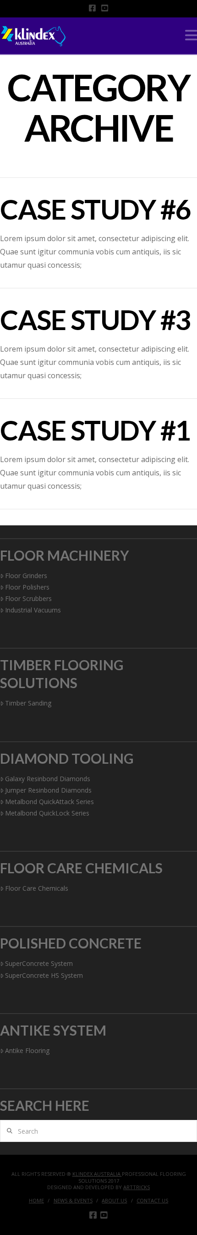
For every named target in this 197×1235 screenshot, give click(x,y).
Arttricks (136, 1187)
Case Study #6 (95, 209)
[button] (191, 35)
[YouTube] (104, 8)
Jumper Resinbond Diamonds (48, 790)
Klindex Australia (97, 1173)
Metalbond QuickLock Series (47, 813)
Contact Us (152, 1200)
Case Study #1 (95, 430)
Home (36, 1200)
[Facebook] (92, 8)
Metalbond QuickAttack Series (49, 801)
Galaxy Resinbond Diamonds (47, 778)
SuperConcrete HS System (44, 975)
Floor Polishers (27, 587)
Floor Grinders (26, 575)
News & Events (73, 1200)
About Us (114, 1200)
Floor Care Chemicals (36, 888)
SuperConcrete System (39, 963)
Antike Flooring (27, 1050)
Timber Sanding (28, 703)
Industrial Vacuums (33, 610)
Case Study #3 (95, 319)
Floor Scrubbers (28, 598)
